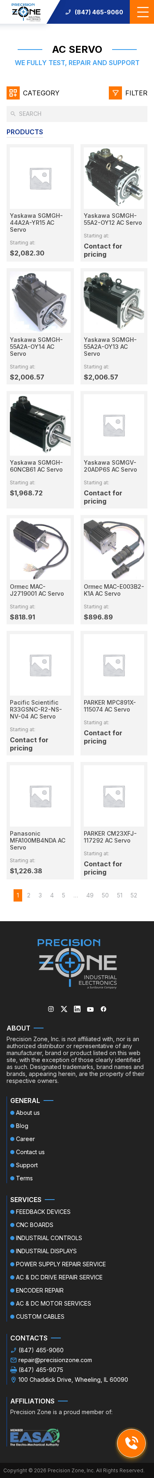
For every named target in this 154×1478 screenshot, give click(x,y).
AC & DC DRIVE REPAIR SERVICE (59, 1277)
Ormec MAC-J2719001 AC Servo (37, 590)
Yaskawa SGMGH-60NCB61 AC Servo (36, 466)
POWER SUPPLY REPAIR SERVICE (61, 1264)
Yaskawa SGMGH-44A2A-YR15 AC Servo (36, 222)
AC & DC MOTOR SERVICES (53, 1303)
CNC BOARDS (34, 1224)
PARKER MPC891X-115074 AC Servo (110, 706)
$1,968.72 (26, 493)
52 (134, 895)
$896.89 (98, 617)
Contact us (30, 1151)
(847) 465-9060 (99, 12)
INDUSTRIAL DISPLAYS (46, 1250)
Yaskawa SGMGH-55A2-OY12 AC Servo (113, 219)
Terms (24, 1178)
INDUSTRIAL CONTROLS (49, 1237)
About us (28, 1112)
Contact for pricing (103, 250)
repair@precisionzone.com (55, 1359)
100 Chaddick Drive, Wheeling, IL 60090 (73, 1379)
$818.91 (22, 617)
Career (25, 1138)
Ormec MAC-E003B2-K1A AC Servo (114, 590)
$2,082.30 (27, 253)
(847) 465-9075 (40, 1369)
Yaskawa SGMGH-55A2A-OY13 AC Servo (110, 346)
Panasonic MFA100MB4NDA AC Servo (37, 840)
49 (90, 895)
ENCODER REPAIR (40, 1290)
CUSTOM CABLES (40, 1316)
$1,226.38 (26, 871)
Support (27, 1165)
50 (105, 895)
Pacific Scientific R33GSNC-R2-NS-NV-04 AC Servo (36, 709)
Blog (22, 1125)
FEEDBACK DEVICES (43, 1211)
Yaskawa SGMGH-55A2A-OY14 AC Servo (36, 346)
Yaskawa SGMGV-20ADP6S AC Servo (110, 466)
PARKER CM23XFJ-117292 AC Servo (110, 837)
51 (119, 895)
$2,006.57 (27, 377)
